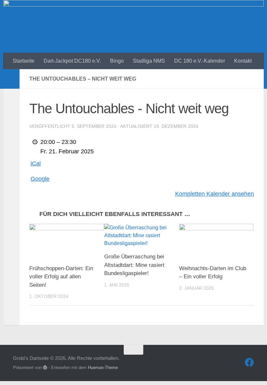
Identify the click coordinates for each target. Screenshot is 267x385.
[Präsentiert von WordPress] (45, 367)
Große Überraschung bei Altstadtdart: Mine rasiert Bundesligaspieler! (134, 265)
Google (40, 179)
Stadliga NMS (149, 61)
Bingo (117, 61)
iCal (36, 163)
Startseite (24, 61)
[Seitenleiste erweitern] (11, 79)
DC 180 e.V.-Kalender (199, 61)
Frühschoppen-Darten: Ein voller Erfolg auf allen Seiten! (61, 276)
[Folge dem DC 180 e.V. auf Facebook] (249, 362)
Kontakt (243, 61)
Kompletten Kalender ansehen (214, 194)
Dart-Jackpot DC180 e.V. (72, 61)
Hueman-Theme (103, 367)
